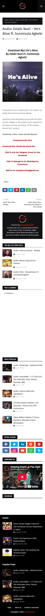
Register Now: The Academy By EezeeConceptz (26, 551)
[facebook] (6, 444)
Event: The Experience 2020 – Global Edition (25, 539)
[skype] (39, 450)
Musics (12, 20)
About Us (18, 607)
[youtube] (22, 450)
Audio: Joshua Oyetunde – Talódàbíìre (24, 392)
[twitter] (14, 444)
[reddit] (30, 444)
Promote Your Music (31, 607)
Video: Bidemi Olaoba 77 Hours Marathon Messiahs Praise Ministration (26, 420)
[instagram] (14, 450)
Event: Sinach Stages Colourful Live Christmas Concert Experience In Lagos (27, 527)
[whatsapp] (30, 450)
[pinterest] (39, 444)
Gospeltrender (10, 39)
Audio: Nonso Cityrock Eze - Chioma (25, 262)
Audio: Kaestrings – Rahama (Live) (27, 365)
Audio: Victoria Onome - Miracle (26, 250)
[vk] (6, 450)
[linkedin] (22, 444)
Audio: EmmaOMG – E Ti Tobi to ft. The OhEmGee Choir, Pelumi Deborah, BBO (27, 379)
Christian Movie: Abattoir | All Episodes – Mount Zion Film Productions (25, 406)
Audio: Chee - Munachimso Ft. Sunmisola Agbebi (26, 273)
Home (6, 20)
